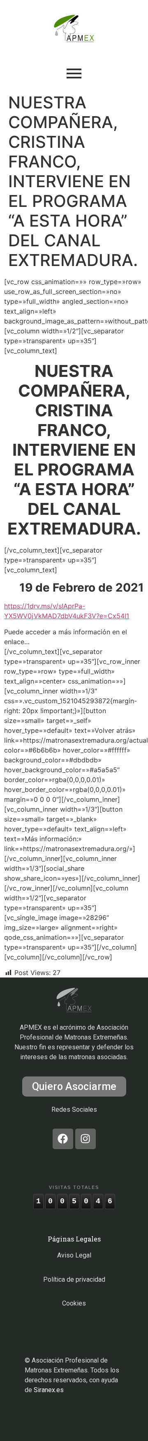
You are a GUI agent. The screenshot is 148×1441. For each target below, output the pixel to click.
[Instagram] (85, 1139)
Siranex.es (49, 1390)
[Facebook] (63, 1139)
